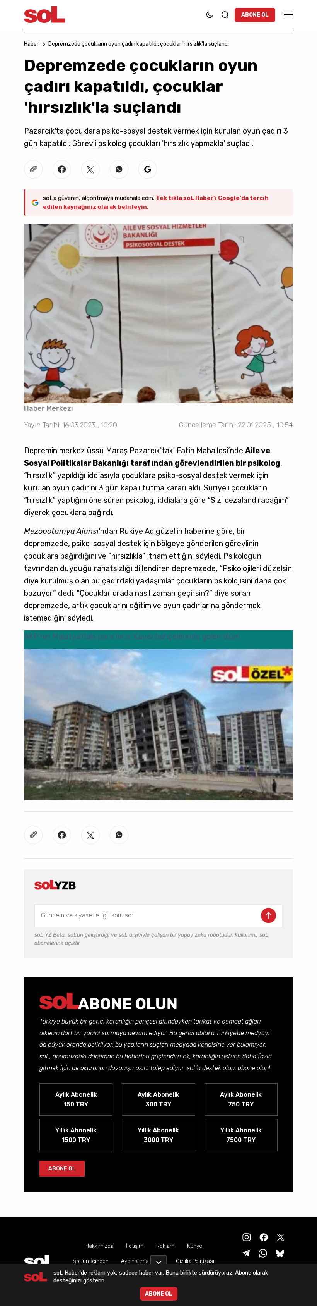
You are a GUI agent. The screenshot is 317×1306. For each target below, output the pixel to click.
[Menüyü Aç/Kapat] (287, 14)
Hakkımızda (99, 1246)
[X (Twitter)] (280, 1237)
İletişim (135, 1246)
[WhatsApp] (262, 1253)
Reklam (165, 1246)
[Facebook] (263, 1237)
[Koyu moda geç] (209, 14)
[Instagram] (246, 1237)
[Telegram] (245, 1253)
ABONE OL (255, 15)
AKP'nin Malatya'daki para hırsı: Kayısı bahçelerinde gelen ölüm (132, 636)
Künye (194, 1246)
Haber (31, 44)
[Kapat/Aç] (158, 1259)
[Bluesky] (280, 1253)
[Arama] (225, 14)
